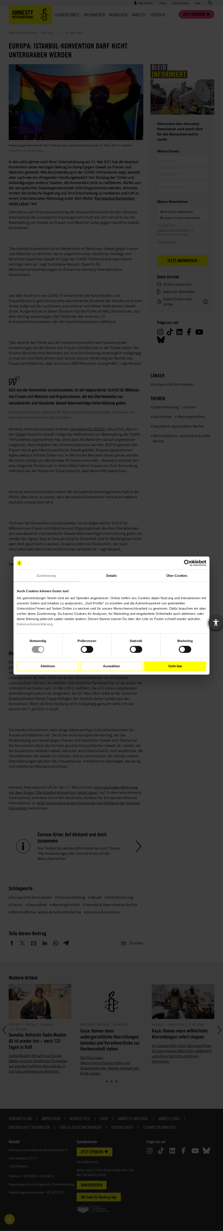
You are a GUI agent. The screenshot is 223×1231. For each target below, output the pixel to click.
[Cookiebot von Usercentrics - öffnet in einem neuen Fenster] (187, 563)
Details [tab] (111, 575)
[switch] (87, 649)
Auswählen (111, 666)
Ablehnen (48, 666)
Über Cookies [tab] (176, 575)
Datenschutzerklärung (35, 624)
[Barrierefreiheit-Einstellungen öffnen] (216, 623)
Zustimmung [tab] (46, 575)
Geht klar (175, 666)
